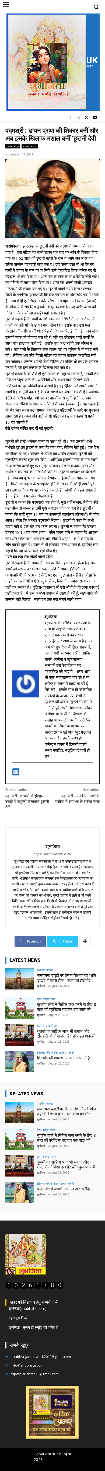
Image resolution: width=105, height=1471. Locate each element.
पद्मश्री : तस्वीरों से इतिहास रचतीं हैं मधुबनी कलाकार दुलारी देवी (27, 802)
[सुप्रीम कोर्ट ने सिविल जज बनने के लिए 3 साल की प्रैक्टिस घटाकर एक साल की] (19, 1008)
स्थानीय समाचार (45, 969)
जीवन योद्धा (13, 146)
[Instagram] (78, 118)
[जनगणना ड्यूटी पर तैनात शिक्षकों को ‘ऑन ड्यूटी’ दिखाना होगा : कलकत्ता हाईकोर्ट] (19, 979)
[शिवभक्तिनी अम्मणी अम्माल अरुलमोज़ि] (19, 1061)
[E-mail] (15, 773)
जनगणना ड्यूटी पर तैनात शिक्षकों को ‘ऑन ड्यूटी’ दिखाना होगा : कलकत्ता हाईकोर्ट (66, 978)
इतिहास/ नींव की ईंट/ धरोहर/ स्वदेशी (55, 1052)
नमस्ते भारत (30, 146)
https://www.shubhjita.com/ (52, 854)
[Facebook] (70, 118)
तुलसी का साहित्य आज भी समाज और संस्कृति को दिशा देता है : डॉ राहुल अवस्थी (66, 1034)
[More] (85, 941)
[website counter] (34, 1287)
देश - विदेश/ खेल (46, 999)
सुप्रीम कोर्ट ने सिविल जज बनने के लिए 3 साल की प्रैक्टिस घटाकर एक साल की (66, 1007)
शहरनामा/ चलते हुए (47, 1025)
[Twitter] (86, 118)
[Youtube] (95, 118)
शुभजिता (53, 846)
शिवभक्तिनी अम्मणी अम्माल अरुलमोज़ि (63, 1058)
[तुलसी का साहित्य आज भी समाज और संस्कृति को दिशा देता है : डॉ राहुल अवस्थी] (19, 1035)
